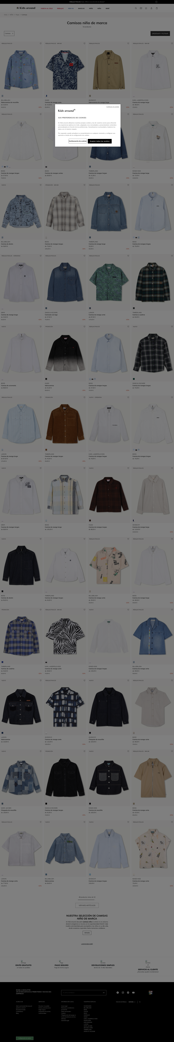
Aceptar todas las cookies (100, 141)
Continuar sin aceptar (112, 107)
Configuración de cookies (77, 141)
